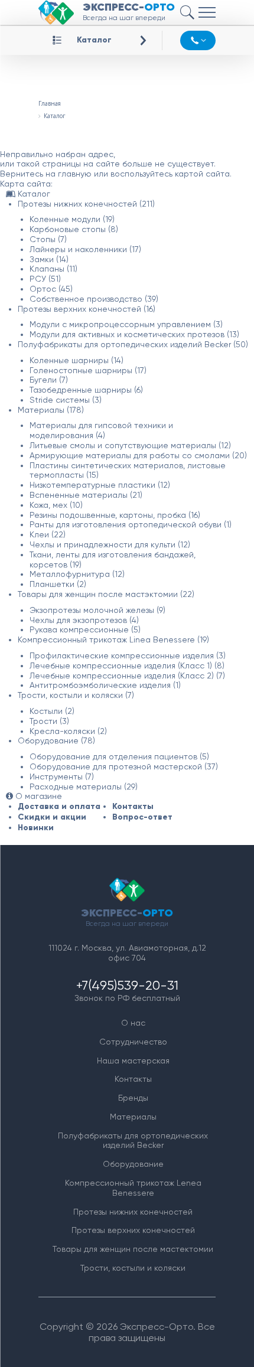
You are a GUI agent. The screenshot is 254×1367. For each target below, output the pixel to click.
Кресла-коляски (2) (68, 731)
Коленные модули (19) (72, 219)
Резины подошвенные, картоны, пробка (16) (115, 515)
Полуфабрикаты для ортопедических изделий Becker (133, 1140)
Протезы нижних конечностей (133, 1211)
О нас (133, 1022)
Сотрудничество (133, 1041)
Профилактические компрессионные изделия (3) (128, 655)
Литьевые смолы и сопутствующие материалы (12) (130, 445)
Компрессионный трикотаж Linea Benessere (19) (113, 639)
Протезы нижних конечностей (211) (86, 203)
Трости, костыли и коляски (132, 1268)
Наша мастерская (133, 1060)
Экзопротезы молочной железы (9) (97, 610)
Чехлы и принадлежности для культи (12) (110, 544)
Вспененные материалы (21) (86, 495)
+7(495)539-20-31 (127, 985)
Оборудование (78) (56, 740)
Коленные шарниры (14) (76, 360)
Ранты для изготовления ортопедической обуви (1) (131, 524)
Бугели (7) (49, 379)
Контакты (133, 806)
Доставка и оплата (59, 806)
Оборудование (133, 1164)
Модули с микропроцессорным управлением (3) (126, 324)
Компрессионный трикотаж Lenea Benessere (133, 1188)
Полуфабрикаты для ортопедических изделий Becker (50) (133, 344)
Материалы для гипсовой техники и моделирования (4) (101, 430)
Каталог (94, 40)
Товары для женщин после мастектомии (133, 1249)
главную (75, 173)
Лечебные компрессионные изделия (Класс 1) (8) (127, 665)
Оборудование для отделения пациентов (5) (119, 756)
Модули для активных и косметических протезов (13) (134, 334)
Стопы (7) (48, 239)
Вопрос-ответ (142, 817)
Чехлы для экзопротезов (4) (84, 620)
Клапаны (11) (53, 268)
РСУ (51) (45, 278)
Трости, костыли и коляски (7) (76, 695)
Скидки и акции (52, 817)
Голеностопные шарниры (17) (88, 370)
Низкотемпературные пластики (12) (100, 485)
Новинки (36, 828)
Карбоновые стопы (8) (74, 229)
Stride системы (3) (66, 399)
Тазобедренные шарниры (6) (86, 389)
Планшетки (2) (58, 584)
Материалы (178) (51, 410)
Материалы (133, 1116)
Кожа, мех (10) (56, 505)
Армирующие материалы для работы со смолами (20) (138, 455)
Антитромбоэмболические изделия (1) (105, 685)
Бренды (133, 1097)
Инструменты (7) (62, 776)
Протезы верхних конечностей (133, 1230)
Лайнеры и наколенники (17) (85, 249)
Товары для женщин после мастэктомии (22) (106, 594)
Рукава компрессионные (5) (85, 629)
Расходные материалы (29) (84, 786)
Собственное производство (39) (94, 299)
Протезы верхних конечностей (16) (86, 309)
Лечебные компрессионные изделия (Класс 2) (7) (127, 675)
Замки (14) (49, 259)
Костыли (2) (52, 711)
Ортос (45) (51, 288)
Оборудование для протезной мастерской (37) (124, 766)
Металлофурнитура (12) (77, 574)
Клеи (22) (48, 534)
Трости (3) (49, 721)
